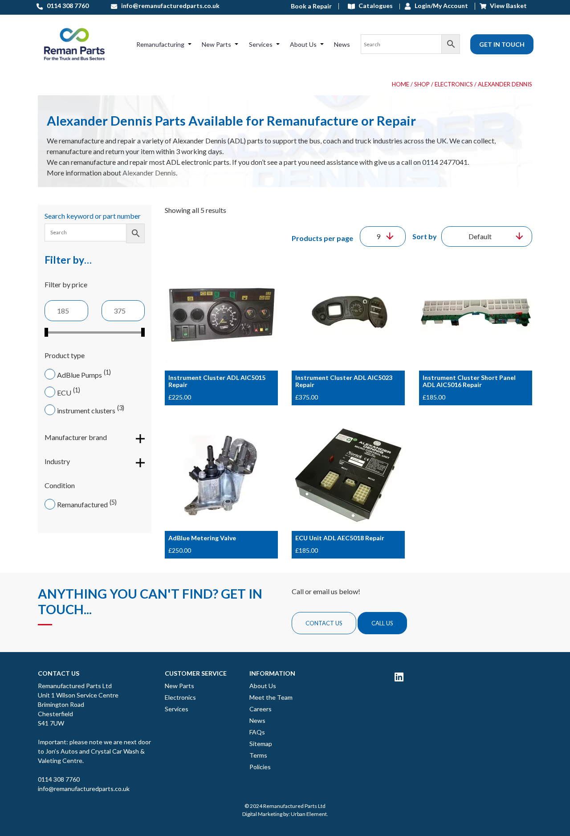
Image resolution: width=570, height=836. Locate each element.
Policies (260, 767)
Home (400, 84)
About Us (303, 44)
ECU (64, 392)
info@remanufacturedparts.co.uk (84, 788)
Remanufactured (82, 504)
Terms (258, 755)
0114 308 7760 (59, 779)
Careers (260, 709)
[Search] (410, 44)
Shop (422, 84)
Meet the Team (271, 697)
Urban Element (309, 814)
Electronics (454, 84)
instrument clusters (86, 410)
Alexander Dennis (149, 172)
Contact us (323, 623)
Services (261, 44)
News (342, 44)
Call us (382, 623)
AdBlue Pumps (79, 375)
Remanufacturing (160, 44)
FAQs (257, 732)
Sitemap (260, 743)
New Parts (216, 44)
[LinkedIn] (399, 676)
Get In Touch (502, 44)
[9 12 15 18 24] (383, 236)
